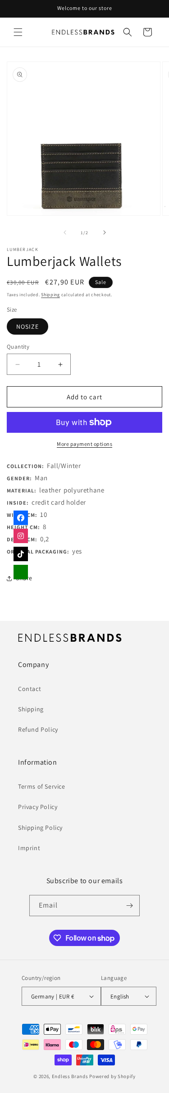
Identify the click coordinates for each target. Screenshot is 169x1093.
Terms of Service (41, 786)
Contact (29, 689)
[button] (18, 32)
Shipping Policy (40, 827)
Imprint (29, 848)
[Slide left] (65, 232)
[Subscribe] (129, 905)
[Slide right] (104, 232)
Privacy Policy (37, 807)
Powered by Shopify (112, 1076)
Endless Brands (70, 1076)
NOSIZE (27, 326)
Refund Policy (38, 729)
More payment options (84, 443)
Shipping (50, 295)
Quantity (18, 346)
